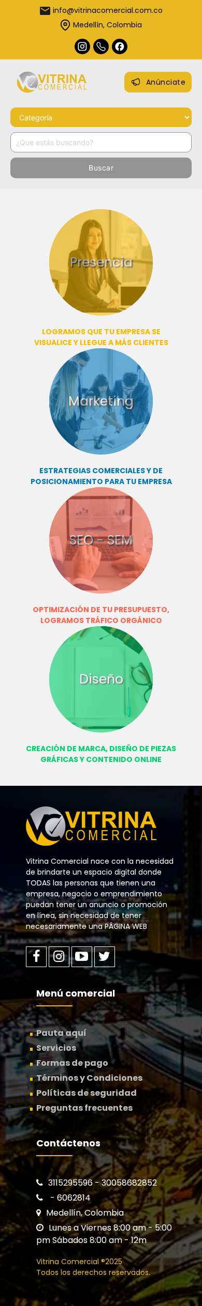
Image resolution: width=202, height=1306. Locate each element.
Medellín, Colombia (107, 25)
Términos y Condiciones (89, 1078)
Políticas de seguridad (86, 1093)
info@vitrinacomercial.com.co (108, 10)
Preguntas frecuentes (84, 1108)
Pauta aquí (61, 1033)
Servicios (56, 1048)
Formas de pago (72, 1063)
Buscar (101, 167)
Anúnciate (166, 82)
